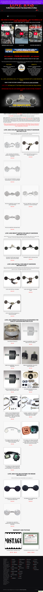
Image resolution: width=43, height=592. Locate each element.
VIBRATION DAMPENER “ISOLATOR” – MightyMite (12, 366)
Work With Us (36, 569)
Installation (14, 578)
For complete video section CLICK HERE (32, 22)
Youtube (28, 566)
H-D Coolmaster (14, 564)
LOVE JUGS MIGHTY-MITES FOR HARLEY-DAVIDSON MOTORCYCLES (21, 233)
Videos (20, 561)
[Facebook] (35, 589)
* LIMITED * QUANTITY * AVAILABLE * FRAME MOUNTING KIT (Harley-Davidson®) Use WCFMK (30, 414)
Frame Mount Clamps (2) (12, 341)
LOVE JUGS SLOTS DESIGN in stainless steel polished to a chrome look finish (12, 179)
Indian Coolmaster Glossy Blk (14, 575)
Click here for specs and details (30, 82)
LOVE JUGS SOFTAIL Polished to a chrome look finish (30, 155)
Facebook (28, 564)
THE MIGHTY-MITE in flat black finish (30, 257)
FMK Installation (22, 559)
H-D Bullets (14, 561)
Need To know (21, 562)
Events (20, 574)
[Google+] (36, 589)
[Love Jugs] (21, 5)
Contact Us (28, 562)
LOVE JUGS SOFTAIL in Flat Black (12, 289)
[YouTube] (38, 589)
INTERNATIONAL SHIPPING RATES (13, 550)
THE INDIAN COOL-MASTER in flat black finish (30, 499)
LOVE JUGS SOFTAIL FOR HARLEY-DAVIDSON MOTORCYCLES (21, 264)
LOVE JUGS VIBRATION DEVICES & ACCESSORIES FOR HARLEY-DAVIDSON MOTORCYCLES (21, 320)
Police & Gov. (29, 559)
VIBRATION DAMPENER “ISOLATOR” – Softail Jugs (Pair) (30, 366)
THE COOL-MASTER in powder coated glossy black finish (12, 204)
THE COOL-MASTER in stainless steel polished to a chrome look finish (30, 204)
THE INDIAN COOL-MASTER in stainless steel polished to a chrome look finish (12, 523)
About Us (28, 561)
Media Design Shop (23, 589)
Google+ (28, 567)
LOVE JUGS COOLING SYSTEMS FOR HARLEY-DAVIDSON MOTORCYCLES (21, 130)
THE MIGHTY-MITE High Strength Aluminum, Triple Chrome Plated (12, 258)
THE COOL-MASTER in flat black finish (12, 227)
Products (13, 559)
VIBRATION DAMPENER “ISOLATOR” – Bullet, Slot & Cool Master (30, 342)
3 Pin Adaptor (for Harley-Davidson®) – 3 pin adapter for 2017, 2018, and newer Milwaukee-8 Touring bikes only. (12, 467)
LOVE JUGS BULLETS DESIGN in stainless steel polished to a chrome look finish (12, 155)
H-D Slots (13, 562)
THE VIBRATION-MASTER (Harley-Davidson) (30, 390)
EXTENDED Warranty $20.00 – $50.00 (31, 550)
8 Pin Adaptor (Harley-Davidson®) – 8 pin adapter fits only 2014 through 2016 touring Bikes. (12, 441)
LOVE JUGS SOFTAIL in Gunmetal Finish (30, 290)
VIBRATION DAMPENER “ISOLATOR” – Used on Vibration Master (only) (12, 390)
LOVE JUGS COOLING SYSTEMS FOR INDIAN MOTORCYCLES (21, 474)
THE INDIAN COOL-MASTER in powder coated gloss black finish (12, 499)
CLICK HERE (11, 115)
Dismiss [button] (39, 3)
